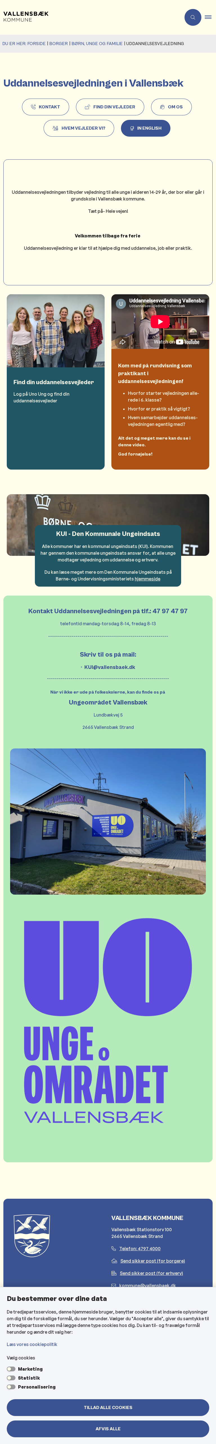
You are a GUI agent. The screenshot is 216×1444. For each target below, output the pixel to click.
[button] (210, 17)
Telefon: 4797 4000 (140, 1248)
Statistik (29, 1378)
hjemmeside (147, 579)
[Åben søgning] (192, 17)
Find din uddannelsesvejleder (54, 382)
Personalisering (37, 1387)
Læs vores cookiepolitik (32, 1344)
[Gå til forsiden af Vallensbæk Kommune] (88, 17)
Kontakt (49, 106)
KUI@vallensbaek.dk (109, 667)
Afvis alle (108, 1428)
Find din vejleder (114, 106)
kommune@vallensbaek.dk (147, 1285)
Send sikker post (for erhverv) (151, 1273)
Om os (175, 106)
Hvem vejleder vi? (83, 128)
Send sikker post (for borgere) (152, 1261)
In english (149, 128)
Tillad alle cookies (108, 1407)
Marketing (30, 1369)
